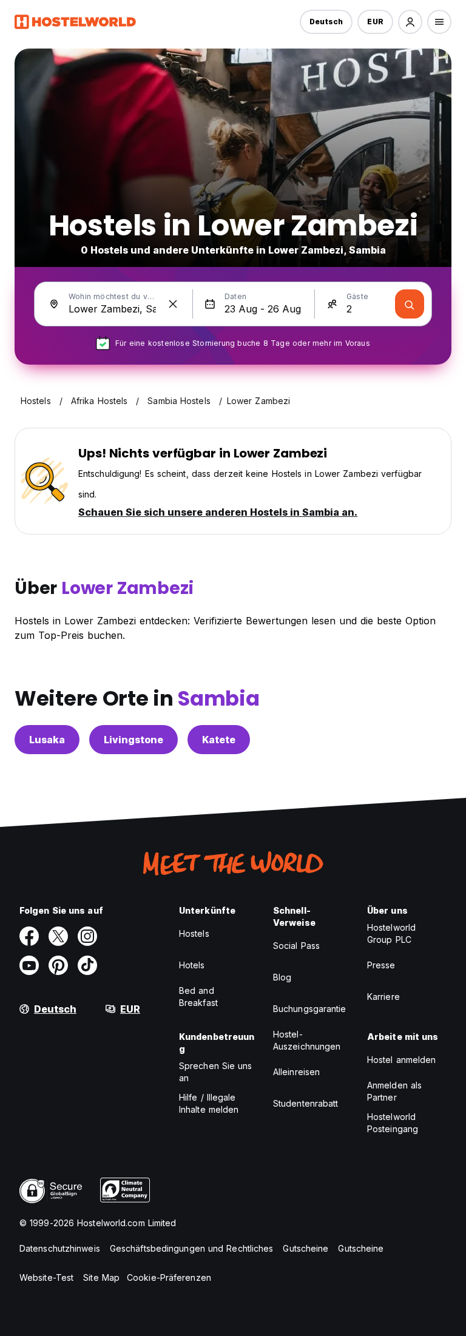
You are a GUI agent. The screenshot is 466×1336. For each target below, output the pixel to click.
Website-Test (46, 1277)
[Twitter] (58, 936)
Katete (218, 740)
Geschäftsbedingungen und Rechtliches (192, 1248)
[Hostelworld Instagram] (87, 936)
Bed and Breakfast (198, 996)
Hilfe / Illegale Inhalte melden (208, 1103)
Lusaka (47, 740)
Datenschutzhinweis (59, 1248)
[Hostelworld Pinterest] (58, 965)
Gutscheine (305, 1248)
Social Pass (296, 945)
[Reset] (172, 304)
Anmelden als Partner (394, 1091)
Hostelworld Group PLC (391, 933)
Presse (381, 965)
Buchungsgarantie (309, 1009)
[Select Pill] (410, 22)
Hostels (194, 933)
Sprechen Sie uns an (215, 1072)
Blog (282, 977)
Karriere (383, 996)
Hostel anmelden (401, 1059)
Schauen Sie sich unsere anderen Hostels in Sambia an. (217, 512)
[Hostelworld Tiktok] (87, 965)
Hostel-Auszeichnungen (306, 1040)
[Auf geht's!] (409, 304)
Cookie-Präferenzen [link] (169, 1277)
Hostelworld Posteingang (392, 1123)
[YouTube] (29, 965)
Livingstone (133, 740)
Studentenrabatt (306, 1103)
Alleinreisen (296, 1072)
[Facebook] (29, 936)
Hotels (192, 965)
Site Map (101, 1277)
